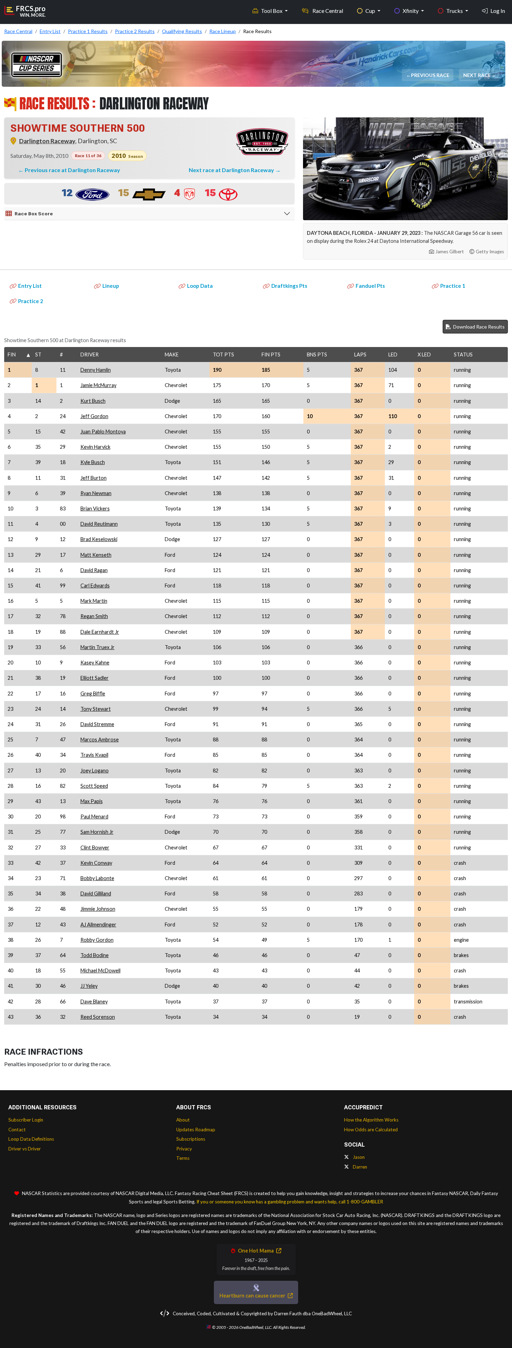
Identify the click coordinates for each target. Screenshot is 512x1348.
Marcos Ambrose (99, 739)
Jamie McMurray (98, 385)
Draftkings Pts (289, 286)
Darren (359, 1167)
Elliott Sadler (94, 678)
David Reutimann (99, 524)
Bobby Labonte (97, 878)
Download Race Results (478, 327)
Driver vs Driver (24, 1148)
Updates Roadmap (195, 1129)
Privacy (184, 1148)
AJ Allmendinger (98, 924)
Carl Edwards (95, 585)
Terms (182, 1158)
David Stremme (97, 724)
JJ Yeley (89, 986)
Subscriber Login (25, 1120)
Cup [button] (370, 10)
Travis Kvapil (94, 755)
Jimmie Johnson (97, 909)
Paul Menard (94, 816)
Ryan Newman (95, 493)
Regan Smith (94, 616)
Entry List (30, 286)
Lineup (110, 286)
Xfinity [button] (411, 10)
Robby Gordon (97, 940)
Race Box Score (34, 213)
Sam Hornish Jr (97, 832)
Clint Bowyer (94, 847)
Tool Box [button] (272, 10)
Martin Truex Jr (97, 647)
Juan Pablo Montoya (103, 431)
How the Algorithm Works (371, 1120)
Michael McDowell (100, 970)
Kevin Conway (96, 863)
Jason (358, 1157)
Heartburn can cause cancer (252, 1296)
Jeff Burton (93, 478)
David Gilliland (95, 893)
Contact (17, 1129)
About (183, 1120)
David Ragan (94, 570)
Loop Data (200, 286)
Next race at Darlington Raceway (232, 170)
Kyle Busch (92, 462)
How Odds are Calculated (371, 1129)
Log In (497, 10)
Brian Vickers (95, 508)
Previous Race (431, 75)
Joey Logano (94, 770)
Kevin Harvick (95, 447)
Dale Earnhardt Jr (99, 632)
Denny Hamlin (95, 370)
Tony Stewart (95, 709)
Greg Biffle (92, 693)
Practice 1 (452, 286)
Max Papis (91, 801)
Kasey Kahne (94, 662)
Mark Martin (93, 601)
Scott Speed (94, 786)
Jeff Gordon (94, 416)
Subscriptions (190, 1139)
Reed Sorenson (97, 1017)
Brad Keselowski (98, 539)
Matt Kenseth (95, 555)
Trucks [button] (455, 10)
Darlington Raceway (47, 141)
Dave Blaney (94, 1001)
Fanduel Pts (370, 286)
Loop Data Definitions (31, 1139)
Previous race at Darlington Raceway (72, 170)
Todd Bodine (94, 955)
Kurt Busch (93, 401)
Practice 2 (30, 301)
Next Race (477, 75)
